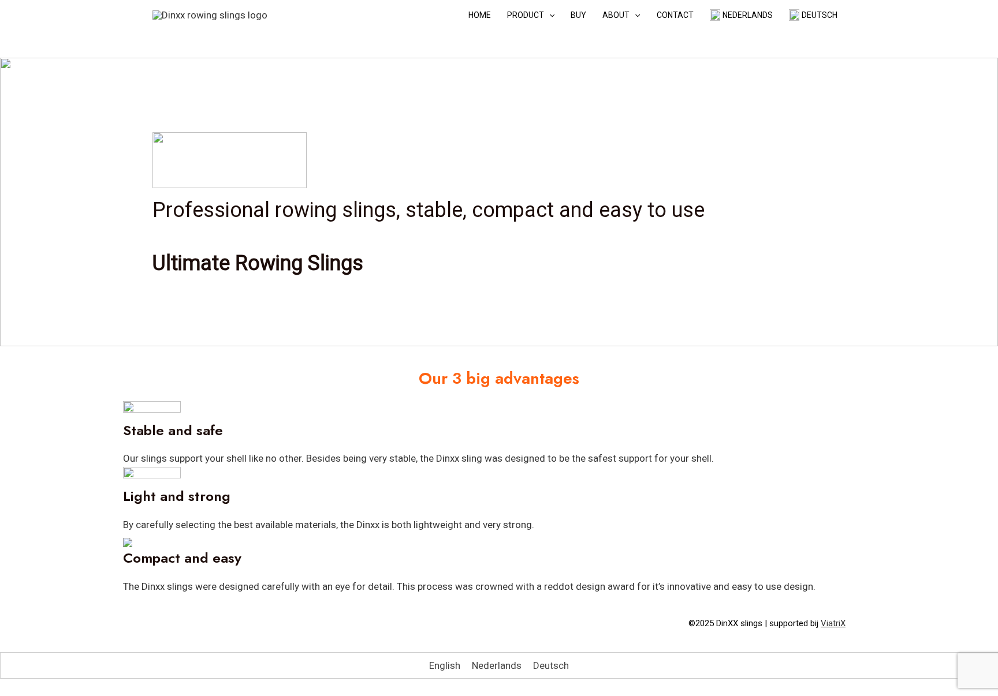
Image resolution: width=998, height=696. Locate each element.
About (616, 15)
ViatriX (833, 623)
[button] (549, 15)
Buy (578, 15)
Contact (675, 15)
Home (479, 15)
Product (525, 15)
